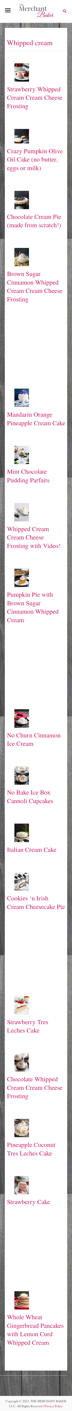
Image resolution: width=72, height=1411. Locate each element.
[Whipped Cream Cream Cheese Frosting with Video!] (21, 512)
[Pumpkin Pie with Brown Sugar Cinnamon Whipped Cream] (21, 578)
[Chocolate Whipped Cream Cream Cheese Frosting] (21, 1062)
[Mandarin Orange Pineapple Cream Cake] (21, 398)
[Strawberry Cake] (21, 1185)
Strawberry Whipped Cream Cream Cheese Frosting (34, 97)
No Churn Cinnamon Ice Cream (34, 739)
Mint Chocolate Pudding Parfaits (28, 475)
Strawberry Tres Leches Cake (27, 1026)
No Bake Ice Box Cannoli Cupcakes (30, 796)
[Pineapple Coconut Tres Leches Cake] (21, 1128)
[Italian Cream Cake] (21, 833)
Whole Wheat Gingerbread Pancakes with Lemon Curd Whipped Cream (35, 1330)
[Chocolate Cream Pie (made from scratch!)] (21, 200)
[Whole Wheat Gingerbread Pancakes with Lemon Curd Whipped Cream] (21, 1300)
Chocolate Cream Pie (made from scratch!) (34, 220)
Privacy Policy (53, 1406)
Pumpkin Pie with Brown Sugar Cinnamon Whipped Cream (33, 607)
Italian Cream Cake (31, 849)
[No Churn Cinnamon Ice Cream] (21, 718)
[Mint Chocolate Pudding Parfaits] (21, 455)
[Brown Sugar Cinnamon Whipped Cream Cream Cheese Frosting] (21, 257)
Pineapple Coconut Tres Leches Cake (31, 1148)
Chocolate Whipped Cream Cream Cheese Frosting (34, 1087)
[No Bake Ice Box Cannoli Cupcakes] (21, 775)
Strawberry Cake (28, 1201)
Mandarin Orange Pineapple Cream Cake (36, 418)
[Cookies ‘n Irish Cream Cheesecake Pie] (21, 881)
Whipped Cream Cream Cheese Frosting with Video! (34, 537)
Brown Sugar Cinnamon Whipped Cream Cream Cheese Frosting (34, 286)
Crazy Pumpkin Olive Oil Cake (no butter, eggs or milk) (35, 159)
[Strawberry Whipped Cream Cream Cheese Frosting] (21, 72)
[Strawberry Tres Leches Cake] (21, 1005)
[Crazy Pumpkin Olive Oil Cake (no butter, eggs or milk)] (21, 136)
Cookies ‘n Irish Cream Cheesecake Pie (36, 902)
